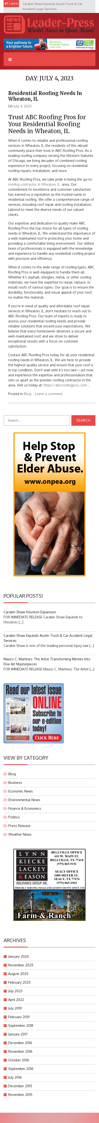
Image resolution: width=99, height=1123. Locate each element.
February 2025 (19, 982)
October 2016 (18, 1060)
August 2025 (18, 974)
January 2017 (18, 1034)
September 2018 (20, 1025)
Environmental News (24, 800)
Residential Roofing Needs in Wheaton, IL (45, 96)
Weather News (19, 834)
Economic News (20, 791)
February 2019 (19, 1017)
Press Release (19, 826)
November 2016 (20, 1051)
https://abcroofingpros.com (65, 385)
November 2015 (20, 1095)
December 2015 (20, 1086)
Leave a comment (48, 394)
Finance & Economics (24, 808)
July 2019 (15, 1008)
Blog (27, 394)
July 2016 (15, 1077)
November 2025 (20, 965)
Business (15, 782)
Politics (14, 817)
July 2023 (15, 991)
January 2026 (18, 956)
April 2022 (16, 1000)
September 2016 (20, 1069)
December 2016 (20, 1043)
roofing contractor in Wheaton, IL (34, 184)
